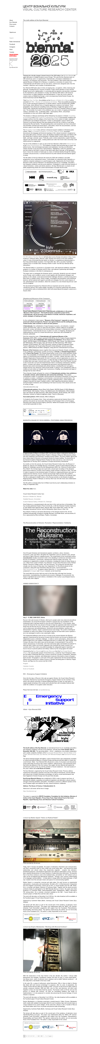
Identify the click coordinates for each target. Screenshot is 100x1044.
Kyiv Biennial (13, 22)
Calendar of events (28, 666)
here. (34, 488)
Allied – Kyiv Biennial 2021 (32, 709)
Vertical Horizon (71, 144)
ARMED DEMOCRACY (31, 583)
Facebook (12, 44)
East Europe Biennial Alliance (54, 753)
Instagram (12, 47)
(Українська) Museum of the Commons (36, 298)
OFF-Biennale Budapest (55, 754)
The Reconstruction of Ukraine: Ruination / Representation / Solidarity (47, 523)
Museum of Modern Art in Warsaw (60, 100)
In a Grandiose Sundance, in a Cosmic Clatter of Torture (47, 131)
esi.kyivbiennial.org (44, 690)
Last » (50, 1036)
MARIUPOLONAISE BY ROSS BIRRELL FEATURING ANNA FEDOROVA (48, 420)
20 (41, 1036)
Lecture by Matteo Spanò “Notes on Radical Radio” (40, 818)
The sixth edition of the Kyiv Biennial (35, 20)
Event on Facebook (28, 669)
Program (25, 663)
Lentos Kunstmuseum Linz (34, 145)
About (11, 20)
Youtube (11, 52)
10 (38, 1036)
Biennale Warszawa (49, 651)
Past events (12, 24)
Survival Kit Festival (70, 754)
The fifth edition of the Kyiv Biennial (35, 200)
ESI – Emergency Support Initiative (35, 674)
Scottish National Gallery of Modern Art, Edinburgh (37, 501)
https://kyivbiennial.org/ (29, 791)
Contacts (12, 26)
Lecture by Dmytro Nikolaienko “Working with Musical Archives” (45, 927)
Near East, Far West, (33, 100)
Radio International (14, 41)
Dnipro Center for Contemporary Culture (46, 117)
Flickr (11, 49)
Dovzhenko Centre (31, 130)
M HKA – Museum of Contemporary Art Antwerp (43, 102)
